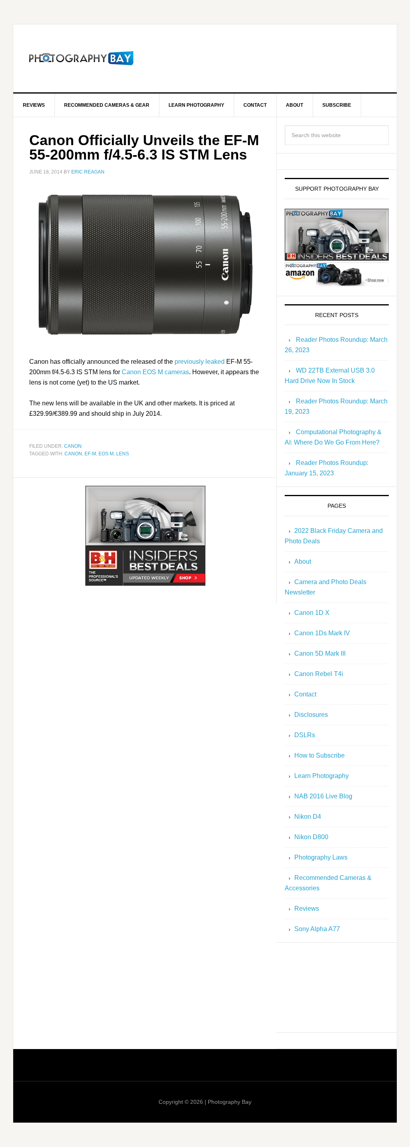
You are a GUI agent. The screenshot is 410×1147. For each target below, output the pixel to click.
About (302, 561)
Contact (305, 694)
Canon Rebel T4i (318, 673)
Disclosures (311, 714)
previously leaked (200, 361)
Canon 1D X (312, 612)
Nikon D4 (307, 816)
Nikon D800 (311, 837)
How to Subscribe (319, 755)
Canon (73, 446)
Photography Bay (81, 58)
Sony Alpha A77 (317, 929)
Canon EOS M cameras (155, 372)
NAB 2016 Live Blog (323, 796)
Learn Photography (321, 775)
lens (122, 454)
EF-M (90, 454)
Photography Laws (321, 857)
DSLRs (304, 735)
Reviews (306, 908)
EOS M (106, 454)
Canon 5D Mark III (320, 653)
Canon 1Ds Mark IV (322, 633)
